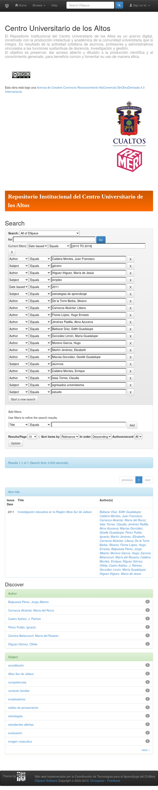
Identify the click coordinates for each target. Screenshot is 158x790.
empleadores (16, 699)
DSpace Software (46, 780)
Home (22, 5)
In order (85, 436)
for (10, 239)
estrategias (15, 716)
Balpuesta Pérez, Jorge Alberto (28, 602)
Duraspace (97, 780)
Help (54, 5)
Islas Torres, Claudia (113, 524)
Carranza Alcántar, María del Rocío (122, 520)
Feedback (113, 780)
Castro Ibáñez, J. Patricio (125, 565)
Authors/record (123, 436)
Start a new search (23, 399)
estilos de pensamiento (23, 707)
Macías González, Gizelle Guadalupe (121, 530)
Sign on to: (140, 5)
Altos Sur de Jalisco (21, 674)
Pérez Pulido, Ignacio (22, 627)
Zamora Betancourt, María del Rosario (125, 555)
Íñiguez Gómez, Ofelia (22, 644)
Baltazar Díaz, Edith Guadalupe (120, 512)
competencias (17, 682)
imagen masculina (20, 741)
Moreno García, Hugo (124, 553)
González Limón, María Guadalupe (122, 569)
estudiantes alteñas (21, 724)
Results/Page (17, 436)
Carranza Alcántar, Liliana (116, 541)
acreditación (16, 665)
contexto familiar (19, 691)
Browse (38, 5)
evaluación (15, 733)
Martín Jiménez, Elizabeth (127, 536)
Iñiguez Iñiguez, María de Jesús (120, 574)
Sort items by (50, 436)
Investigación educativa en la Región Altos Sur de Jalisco (55, 512)
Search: (13, 233)
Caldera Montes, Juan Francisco (121, 516)
